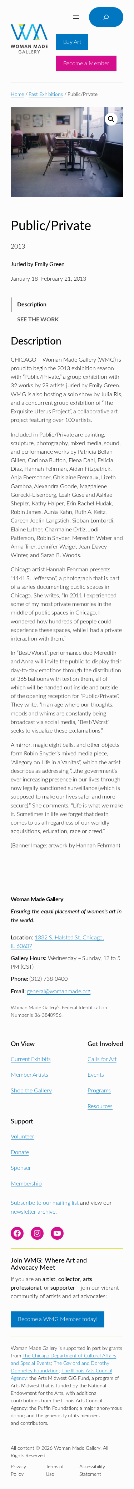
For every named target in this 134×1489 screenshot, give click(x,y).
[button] (111, 119)
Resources (100, 1106)
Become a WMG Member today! (57, 1319)
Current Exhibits (30, 1059)
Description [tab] (31, 304)
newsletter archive (33, 1212)
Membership (26, 1184)
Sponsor (21, 1168)
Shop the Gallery (31, 1090)
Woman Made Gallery (37, 899)
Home (17, 94)
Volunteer (22, 1136)
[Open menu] (76, 17)
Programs (99, 1090)
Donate (20, 1152)
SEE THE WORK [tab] (38, 319)
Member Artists (29, 1075)
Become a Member (86, 63)
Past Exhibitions (46, 94)
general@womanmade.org (58, 991)
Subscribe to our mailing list (45, 1203)
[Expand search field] (106, 17)
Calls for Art (102, 1059)
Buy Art (72, 42)
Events (96, 1075)
